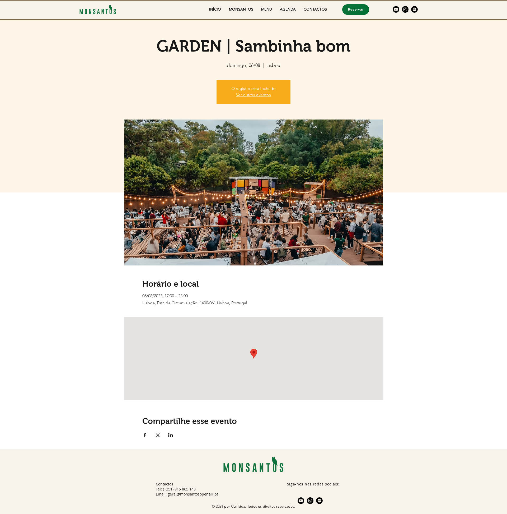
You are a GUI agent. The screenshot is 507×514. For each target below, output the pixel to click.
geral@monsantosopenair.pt (193, 494)
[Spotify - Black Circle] (414, 9)
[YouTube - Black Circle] (396, 9)
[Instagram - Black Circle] (405, 9)
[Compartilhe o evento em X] (157, 435)
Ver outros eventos (253, 94)
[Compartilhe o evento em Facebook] (144, 435)
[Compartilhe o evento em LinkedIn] (170, 435)
